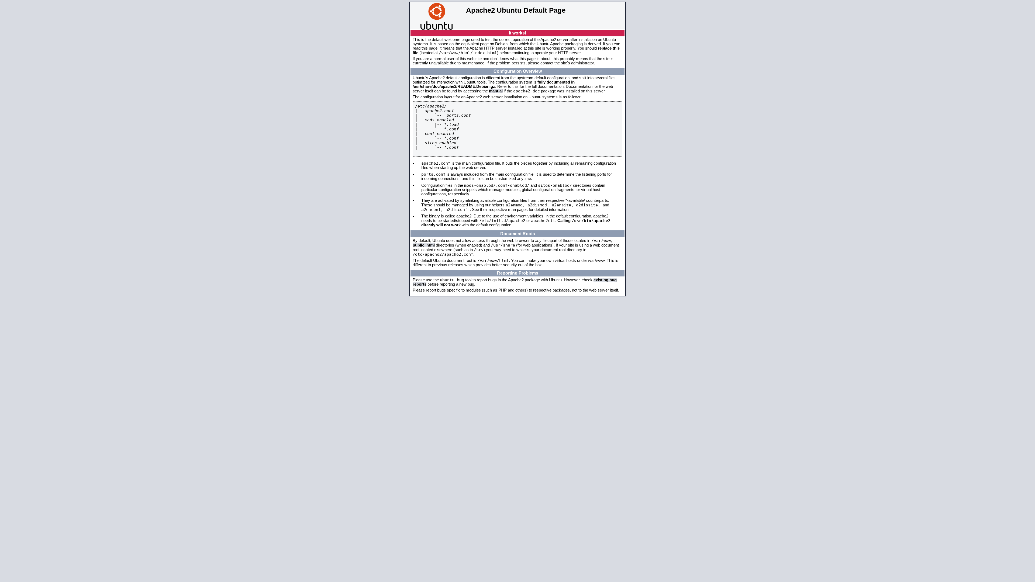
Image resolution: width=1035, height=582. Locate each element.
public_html (424, 245)
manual (496, 91)
